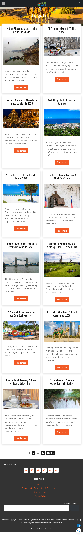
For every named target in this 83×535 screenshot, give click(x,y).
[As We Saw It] (41, 4)
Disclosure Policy (40, 492)
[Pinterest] (38, 470)
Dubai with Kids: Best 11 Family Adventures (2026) (62, 313)
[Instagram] (44, 470)
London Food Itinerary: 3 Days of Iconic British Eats (21, 381)
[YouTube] (56, 470)
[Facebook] (32, 470)
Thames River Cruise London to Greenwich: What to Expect (21, 245)
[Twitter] (26, 470)
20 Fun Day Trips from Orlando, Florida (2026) (21, 176)
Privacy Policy (40, 496)
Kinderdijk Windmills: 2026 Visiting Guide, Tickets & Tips (62, 245)
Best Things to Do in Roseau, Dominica (62, 101)
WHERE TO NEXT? (71, 503)
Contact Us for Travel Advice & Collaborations (40, 488)
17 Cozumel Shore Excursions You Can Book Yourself (21, 313)
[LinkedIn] (50, 470)
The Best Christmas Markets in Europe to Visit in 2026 (21, 101)
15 (43, 452)
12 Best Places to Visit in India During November (21, 30)
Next (50, 452)
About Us (40, 484)
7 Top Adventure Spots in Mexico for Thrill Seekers (62, 381)
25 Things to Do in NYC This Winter (62, 30)
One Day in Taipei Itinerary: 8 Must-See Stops (62, 176)
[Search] (74, 508)
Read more (21, 87)
